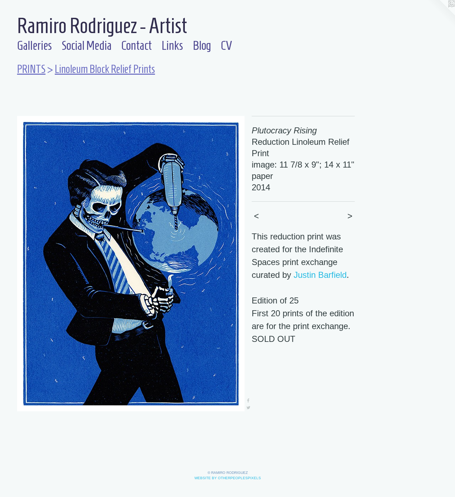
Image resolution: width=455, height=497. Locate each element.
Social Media (86, 45)
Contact (136, 45)
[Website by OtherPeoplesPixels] (441, 14)
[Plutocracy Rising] (131, 263)
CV (226, 45)
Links (172, 45)
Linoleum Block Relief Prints (105, 69)
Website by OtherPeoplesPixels (227, 478)
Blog (202, 45)
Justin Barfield (320, 275)
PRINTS (31, 69)
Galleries (34, 45)
